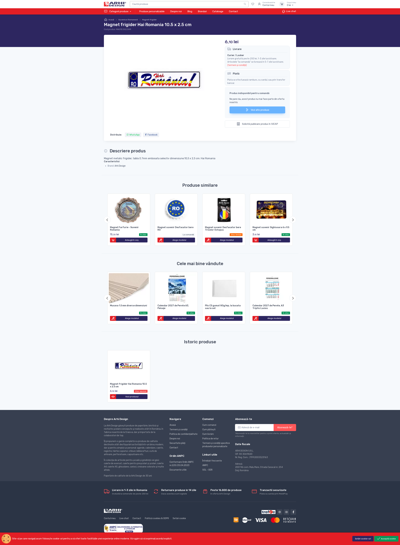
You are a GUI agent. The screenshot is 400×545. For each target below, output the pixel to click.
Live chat (290, 11)
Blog (189, 11)
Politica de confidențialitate (184, 434)
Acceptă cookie (388, 539)
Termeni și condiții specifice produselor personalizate (216, 445)
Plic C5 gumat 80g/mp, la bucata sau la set (223, 307)
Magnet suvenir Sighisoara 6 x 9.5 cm (270, 228)
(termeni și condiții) (237, 65)
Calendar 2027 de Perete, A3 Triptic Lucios (268, 307)
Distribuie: (116, 134)
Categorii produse (119, 11)
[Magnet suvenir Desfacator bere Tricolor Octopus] (223, 209)
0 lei (291, 4)
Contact (233, 11)
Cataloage (217, 11)
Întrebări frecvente (212, 460)
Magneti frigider (149, 20)
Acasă (111, 20)
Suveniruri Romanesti (128, 20)
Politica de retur (210, 438)
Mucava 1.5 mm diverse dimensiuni (128, 305)
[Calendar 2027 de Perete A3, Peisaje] (176, 287)
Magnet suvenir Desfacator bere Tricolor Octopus (223, 228)
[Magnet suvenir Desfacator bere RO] (176, 209)
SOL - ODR (207, 470)
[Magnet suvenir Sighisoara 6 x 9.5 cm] (271, 209)
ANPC (205, 465)
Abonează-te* (284, 427)
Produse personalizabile (152, 11)
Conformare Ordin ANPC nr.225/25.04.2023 (182, 464)
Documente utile (178, 470)
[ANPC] (123, 528)
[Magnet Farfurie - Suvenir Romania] (129, 209)
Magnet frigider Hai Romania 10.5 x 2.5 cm (128, 385)
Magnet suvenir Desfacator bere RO (175, 228)
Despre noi (176, 11)
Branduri (202, 11)
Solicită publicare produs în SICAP (259, 124)
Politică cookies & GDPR (157, 518)
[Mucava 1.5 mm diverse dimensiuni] (129, 287)
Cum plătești (208, 429)
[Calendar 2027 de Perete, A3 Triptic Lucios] (271, 287)
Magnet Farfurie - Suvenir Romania (124, 228)
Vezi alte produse (259, 110)
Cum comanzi (209, 425)
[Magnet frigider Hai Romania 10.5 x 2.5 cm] (129, 366)
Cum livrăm (208, 434)
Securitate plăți (177, 443)
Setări (363, 539)
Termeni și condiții (179, 429)
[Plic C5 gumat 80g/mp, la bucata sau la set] (223, 287)
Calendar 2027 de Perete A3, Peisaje (173, 307)
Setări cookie (179, 518)
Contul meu (110, 518)
